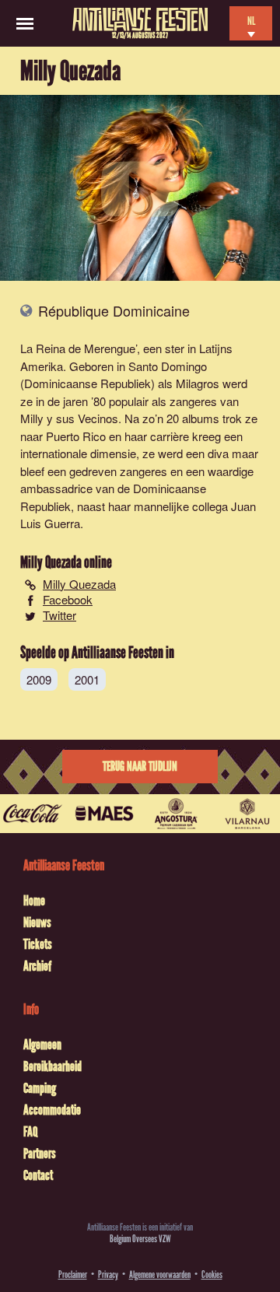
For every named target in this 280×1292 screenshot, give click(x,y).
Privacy (108, 1274)
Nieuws (37, 922)
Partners (39, 1153)
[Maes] (104, 813)
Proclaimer (72, 1274)
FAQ (30, 1131)
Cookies (211, 1274)
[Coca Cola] (33, 813)
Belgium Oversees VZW (140, 1239)
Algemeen (42, 1044)
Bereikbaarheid (52, 1066)
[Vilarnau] (247, 813)
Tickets (37, 944)
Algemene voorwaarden (160, 1274)
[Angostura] (176, 813)
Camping (39, 1088)
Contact (38, 1175)
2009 (38, 679)
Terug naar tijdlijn (140, 766)
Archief (37, 966)
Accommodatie (52, 1110)
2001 (87, 679)
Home (34, 900)
